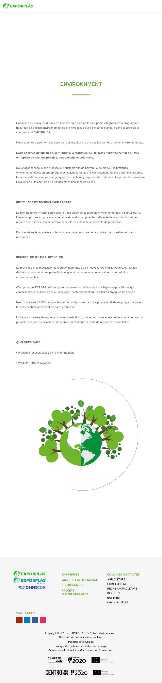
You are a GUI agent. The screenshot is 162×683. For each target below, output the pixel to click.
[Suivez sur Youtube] (19, 620)
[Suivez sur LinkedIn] (27, 620)
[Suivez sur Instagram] (43, 620)
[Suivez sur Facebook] (35, 620)
